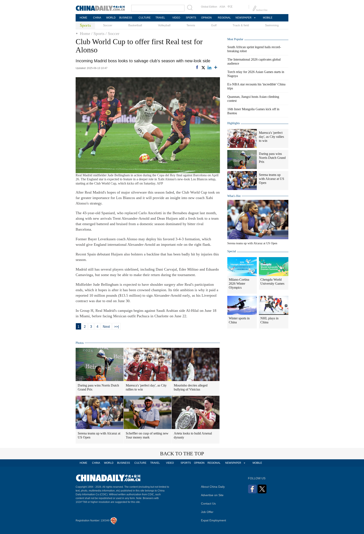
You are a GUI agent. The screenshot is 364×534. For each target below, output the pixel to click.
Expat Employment (213, 520)
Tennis (190, 25)
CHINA (97, 17)
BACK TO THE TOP (182, 453)
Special (231, 251)
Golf (214, 25)
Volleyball (164, 25)
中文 (230, 6)
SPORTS (191, 17)
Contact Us (208, 503)
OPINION (206, 17)
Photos (80, 342)
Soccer (107, 25)
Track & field (241, 25)
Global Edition (209, 6)
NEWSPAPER (243, 17)
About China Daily (213, 486)
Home (85, 33)
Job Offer (207, 512)
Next (106, 326)
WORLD (111, 17)
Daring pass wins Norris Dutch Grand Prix (98, 387)
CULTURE (145, 17)
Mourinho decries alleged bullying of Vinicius (190, 387)
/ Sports (97, 33)
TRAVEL (160, 17)
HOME (83, 17)
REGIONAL (224, 17)
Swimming (272, 25)
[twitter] (203, 67)
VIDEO (176, 17)
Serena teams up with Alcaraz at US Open (99, 435)
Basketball (135, 25)
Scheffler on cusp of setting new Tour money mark (147, 435)
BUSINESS (125, 17)
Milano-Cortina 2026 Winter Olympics (239, 283)
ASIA (222, 6)
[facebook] (197, 67)
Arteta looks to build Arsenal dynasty (193, 435)
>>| (116, 326)
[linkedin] (209, 67)
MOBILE (267, 17)
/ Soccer (112, 33)
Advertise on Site (212, 495)
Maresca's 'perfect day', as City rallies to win (146, 387)
